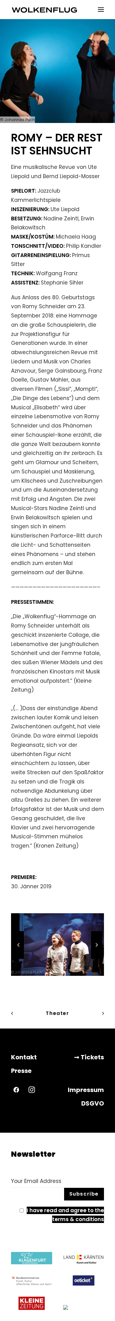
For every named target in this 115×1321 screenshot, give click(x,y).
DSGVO (92, 1103)
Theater (57, 1013)
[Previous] (18, 958)
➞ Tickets (89, 1057)
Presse (21, 1070)
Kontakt (24, 1057)
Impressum (86, 1090)
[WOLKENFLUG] (44, 10)
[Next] (96, 958)
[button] (101, 9)
